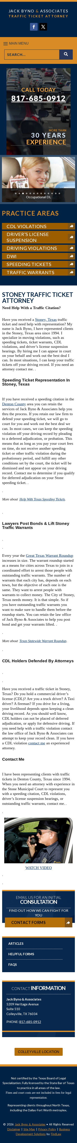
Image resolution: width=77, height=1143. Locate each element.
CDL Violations (26, 226)
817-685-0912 (38, 98)
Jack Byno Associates (38, 11)
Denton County (14, 404)
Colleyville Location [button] (38, 1052)
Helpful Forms (21, 954)
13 (59, 193)
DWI (12, 256)
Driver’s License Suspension (28, 237)
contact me (36, 743)
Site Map (29, 1129)
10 (48, 193)
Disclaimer (13, 1129)
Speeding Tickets (29, 264)
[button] (38, 43)
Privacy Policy (47, 1129)
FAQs (12, 964)
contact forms (28, 922)
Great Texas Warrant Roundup (49, 555)
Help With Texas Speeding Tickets (42, 499)
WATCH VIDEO (38, 868)
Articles (15, 943)
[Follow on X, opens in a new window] (43, 27)
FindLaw (56, 1134)
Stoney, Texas (46, 319)
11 (52, 193)
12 (55, 193)
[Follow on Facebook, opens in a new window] (34, 27)
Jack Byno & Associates (30, 1124)
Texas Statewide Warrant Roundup (42, 641)
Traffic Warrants (31, 272)
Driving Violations (32, 248)
